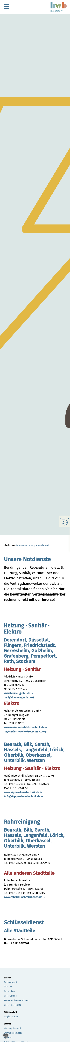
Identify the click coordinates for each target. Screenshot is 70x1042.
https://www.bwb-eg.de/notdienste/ (32, 545)
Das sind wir (9, 991)
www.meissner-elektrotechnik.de (24, 727)
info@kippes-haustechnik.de (22, 796)
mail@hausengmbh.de (18, 697)
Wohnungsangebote (13, 1033)
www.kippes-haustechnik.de (21, 792)
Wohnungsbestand (12, 1028)
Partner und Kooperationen (16, 1000)
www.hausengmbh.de (17, 693)
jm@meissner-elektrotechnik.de (24, 731)
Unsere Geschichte (12, 1005)
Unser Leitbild (10, 996)
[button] (6, 1036)
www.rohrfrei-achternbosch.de (23, 897)
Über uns (8, 987)
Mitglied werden (11, 1017)
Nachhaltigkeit (10, 982)
